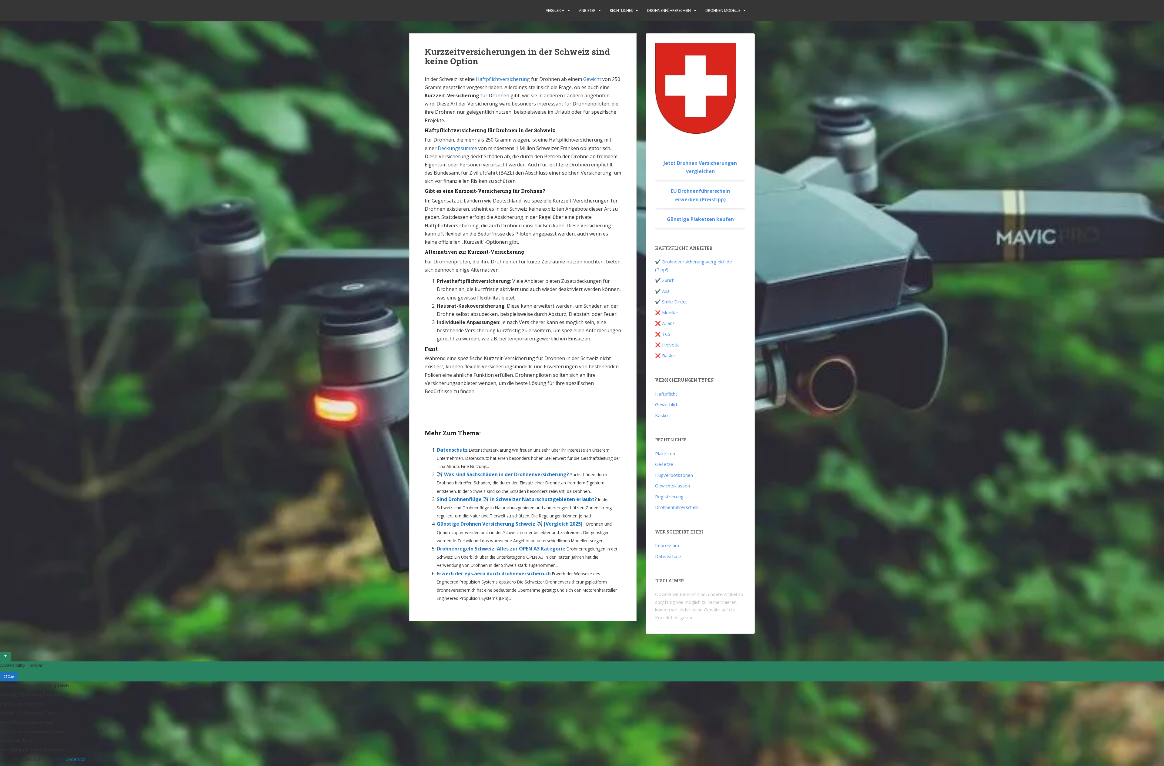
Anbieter (587, 10)
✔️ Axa (662, 291)
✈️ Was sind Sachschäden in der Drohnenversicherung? (503, 474)
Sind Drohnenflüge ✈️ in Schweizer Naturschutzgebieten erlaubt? (517, 499)
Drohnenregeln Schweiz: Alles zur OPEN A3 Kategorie (501, 548)
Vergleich (555, 10)
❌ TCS (662, 334)
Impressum (667, 545)
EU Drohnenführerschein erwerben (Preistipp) (700, 195)
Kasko (661, 415)
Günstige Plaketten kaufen (700, 219)
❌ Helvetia (667, 345)
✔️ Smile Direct (671, 302)
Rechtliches (621, 10)
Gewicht (592, 79)
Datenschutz (452, 450)
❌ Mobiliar (666, 312)
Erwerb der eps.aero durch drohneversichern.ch (494, 573)
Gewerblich (666, 404)
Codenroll (75, 759)
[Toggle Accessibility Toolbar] (5, 656)
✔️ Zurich (664, 280)
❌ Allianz (665, 323)
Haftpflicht (666, 394)
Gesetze (664, 464)
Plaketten (665, 453)
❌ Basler (665, 356)
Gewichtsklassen (672, 486)
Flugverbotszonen (674, 475)
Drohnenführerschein (669, 10)
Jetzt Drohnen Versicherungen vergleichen (700, 167)
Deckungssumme (457, 148)
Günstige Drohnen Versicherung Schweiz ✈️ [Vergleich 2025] (510, 523)
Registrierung (669, 496)
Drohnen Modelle (722, 10)
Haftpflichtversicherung (503, 79)
